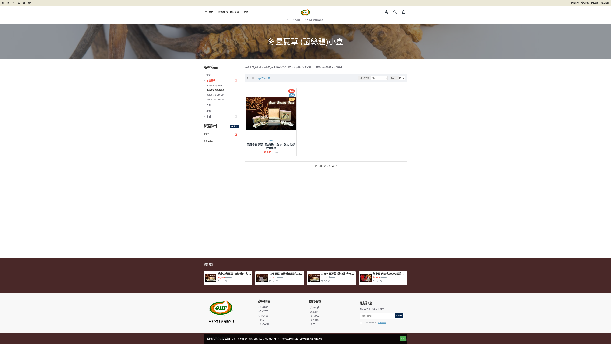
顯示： (394, 78)
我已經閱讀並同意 (374, 323)
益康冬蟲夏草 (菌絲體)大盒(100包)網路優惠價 (338, 273)
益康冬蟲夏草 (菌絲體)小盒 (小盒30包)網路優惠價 (271, 146)
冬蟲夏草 (296, 20)
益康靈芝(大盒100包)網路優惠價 (389, 273)
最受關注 (208, 264)
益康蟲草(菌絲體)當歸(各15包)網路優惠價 (286, 273)
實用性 (206, 134)
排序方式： (364, 78)
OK (402, 338)
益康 (271, 140)
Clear (235, 126)
